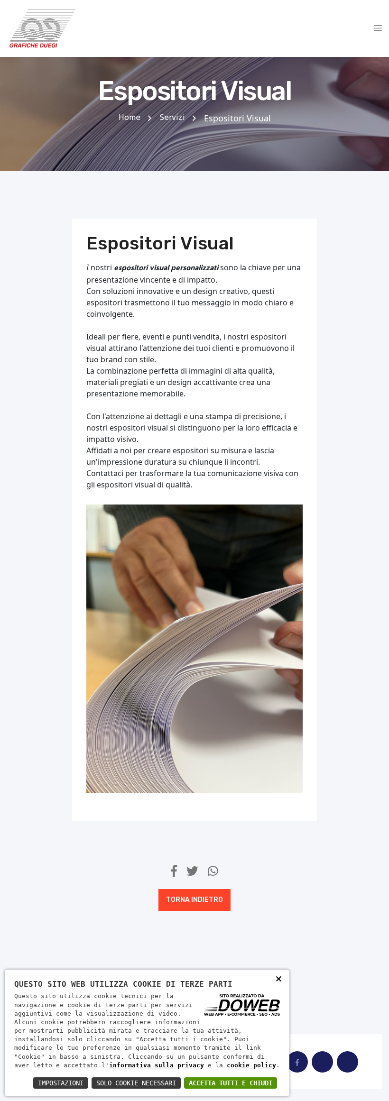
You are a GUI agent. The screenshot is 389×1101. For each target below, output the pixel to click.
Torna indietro (194, 900)
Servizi (172, 118)
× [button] (278, 980)
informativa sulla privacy (156, 1065)
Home (129, 118)
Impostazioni (60, 1083)
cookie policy (251, 1065)
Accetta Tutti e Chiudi (230, 1083)
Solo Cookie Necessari (136, 1083)
